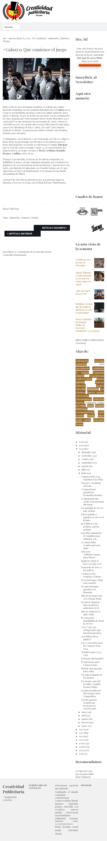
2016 (81, 441)
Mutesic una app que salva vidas (91, 670)
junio (84, 473)
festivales (80, 385)
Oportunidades (83, 399)
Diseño (100, 378)
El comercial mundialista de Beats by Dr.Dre (92, 620)
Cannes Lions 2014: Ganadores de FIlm (92, 478)
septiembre (87, 462)
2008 (81, 746)
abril (84, 715)
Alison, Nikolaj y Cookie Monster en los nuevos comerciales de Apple (84, 278)
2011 (81, 736)
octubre (85, 459)
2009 (81, 743)
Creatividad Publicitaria (13, 789)
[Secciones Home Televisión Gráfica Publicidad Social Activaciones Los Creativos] (11, 27)
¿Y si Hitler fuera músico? (89, 638)
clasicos (80, 375)
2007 (81, 750)
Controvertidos (84, 378)
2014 (81, 448)
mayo (84, 712)
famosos (64, 38)
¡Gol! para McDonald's (92, 658)
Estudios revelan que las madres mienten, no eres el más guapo (84, 308)
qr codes (80, 405)
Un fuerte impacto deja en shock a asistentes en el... (90, 605)
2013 (81, 729)
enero (84, 725)
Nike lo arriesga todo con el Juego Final (92, 597)
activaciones (82, 360)
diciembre (87, 452)
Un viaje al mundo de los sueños (91, 676)
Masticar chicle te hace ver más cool (91, 562)
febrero (85, 722)
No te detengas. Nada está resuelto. (92, 581)
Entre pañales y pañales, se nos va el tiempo (92, 517)
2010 (81, 739)
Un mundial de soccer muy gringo (92, 509)
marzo (85, 719)
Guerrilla (80, 389)
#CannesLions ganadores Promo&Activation (91, 492)
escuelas (80, 382)
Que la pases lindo (85, 774)
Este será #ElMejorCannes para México (90, 554)
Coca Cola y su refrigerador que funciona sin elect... (92, 630)
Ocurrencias (82, 395)
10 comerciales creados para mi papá (90, 545)
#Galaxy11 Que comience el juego (91, 575)
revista (91, 415)
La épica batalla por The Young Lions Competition (91, 693)
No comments (39, 38)
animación (53, 38)
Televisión (99, 420)
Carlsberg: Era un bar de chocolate (83, 262)
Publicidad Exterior (66, 818)
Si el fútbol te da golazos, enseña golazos (90, 526)
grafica (100, 385)
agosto (85, 466)
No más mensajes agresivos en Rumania (89, 589)
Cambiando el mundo (66, 791)
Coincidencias (97, 375)
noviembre (87, 455)
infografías (93, 389)
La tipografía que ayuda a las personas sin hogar (92, 501)
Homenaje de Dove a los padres (91, 569)
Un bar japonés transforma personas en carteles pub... (89, 704)
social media (83, 420)
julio (84, 469)
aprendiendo (82, 368)
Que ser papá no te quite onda (90, 613)
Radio (90, 405)
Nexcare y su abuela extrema (91, 484)
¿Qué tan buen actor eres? (83, 292)
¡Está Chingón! (83, 776)
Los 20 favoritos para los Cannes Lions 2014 (92, 645)
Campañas (98, 372)
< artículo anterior (19, 233)
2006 (81, 753)
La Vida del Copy (84, 771)
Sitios (101, 415)
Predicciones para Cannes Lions (90, 663)
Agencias (99, 360)
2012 (81, 732)
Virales (6, 41)
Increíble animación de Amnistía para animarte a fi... (91, 535)
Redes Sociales (63, 826)
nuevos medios (96, 392)
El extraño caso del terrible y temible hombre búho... (91, 684)
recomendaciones (85, 412)
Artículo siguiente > (54, 227)
